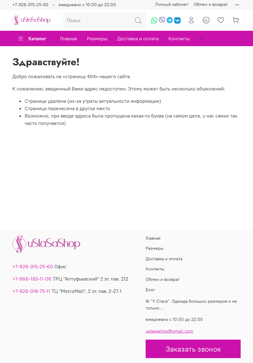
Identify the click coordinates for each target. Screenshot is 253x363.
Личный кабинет (171, 4)
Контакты (179, 38)
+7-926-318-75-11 (31, 291)
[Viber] (162, 22)
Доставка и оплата (138, 38)
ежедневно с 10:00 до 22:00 (87, 4)
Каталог (37, 38)
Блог (150, 290)
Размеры (97, 38)
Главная (68, 38)
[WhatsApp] (154, 22)
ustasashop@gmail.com (169, 331)
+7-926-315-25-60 (30, 4)
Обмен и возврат (211, 4)
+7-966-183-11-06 (32, 279)
